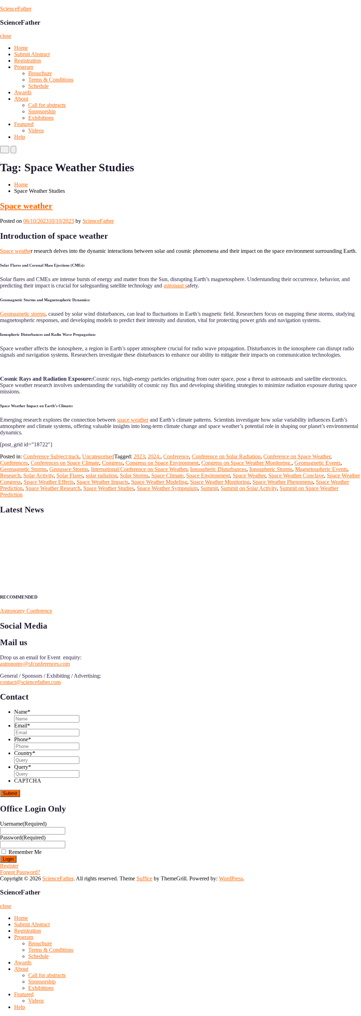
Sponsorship (42, 111)
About (21, 99)
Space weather (26, 205)
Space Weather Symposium (167, 488)
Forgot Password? (20, 872)
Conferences (14, 463)
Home (21, 48)
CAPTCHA (27, 781)
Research (10, 476)
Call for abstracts (47, 105)
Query (22, 767)
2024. (154, 456)
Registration (27, 61)
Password (22, 837)
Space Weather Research (52, 488)
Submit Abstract (32, 54)
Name (22, 712)
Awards (22, 92)
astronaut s (175, 286)
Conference (176, 456)
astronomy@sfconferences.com (35, 664)
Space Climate (167, 476)
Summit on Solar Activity (249, 488)
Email (22, 726)
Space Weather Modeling (159, 482)
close (5, 36)
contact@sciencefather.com (30, 682)
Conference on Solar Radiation (226, 456)
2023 (139, 456)
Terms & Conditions (50, 80)
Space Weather (249, 476)
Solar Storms (134, 476)
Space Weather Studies (108, 488)
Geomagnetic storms (22, 314)
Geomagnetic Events (317, 463)
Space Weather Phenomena (282, 482)
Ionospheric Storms (270, 469)
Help (19, 137)
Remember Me (25, 852)
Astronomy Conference (26, 611)
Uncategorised (98, 456)
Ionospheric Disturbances (218, 469)
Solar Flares (69, 476)
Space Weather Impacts (102, 482)
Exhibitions (41, 118)
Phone (22, 739)
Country (24, 753)
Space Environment (208, 476)
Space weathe (15, 251)
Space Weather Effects (49, 482)
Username (23, 824)
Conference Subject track (51, 456)
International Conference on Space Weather (139, 469)
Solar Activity (38, 476)
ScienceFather (15, 9)
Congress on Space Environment (162, 463)
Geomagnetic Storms (23, 469)
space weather (132, 420)
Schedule (38, 86)
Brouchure (40, 73)
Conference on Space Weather (296, 456)
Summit (209, 488)
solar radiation (101, 476)
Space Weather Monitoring (220, 482)
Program (23, 67)
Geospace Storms (68, 469)
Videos (36, 130)
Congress (112, 463)
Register (9, 866)
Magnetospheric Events (321, 469)
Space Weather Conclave (296, 476)
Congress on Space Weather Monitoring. (246, 463)
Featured (23, 124)
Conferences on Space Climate (65, 463)
